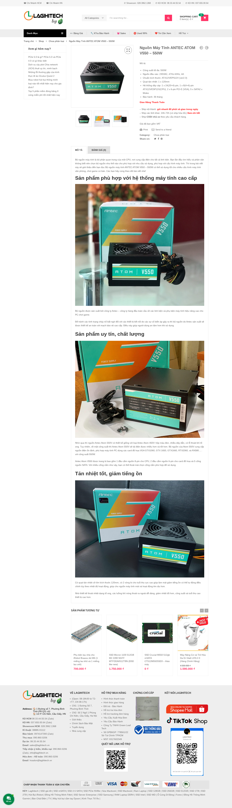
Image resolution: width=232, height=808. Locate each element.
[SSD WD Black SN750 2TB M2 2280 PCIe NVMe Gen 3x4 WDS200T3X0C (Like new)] (206, 47)
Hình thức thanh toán (114, 698)
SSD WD (151, 794)
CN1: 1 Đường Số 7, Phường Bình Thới (81, 707)
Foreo (179, 794)
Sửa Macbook (109, 791)
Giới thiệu (77, 719)
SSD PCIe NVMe (91, 791)
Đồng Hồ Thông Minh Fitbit (58, 794)
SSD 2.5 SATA (75, 791)
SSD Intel (140, 794)
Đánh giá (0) (99, 150)
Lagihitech (33, 791)
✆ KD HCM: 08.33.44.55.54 (168, 3)
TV (49, 798)
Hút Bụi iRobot (36, 794)
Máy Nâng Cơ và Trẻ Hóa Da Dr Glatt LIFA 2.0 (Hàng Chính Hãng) (193, 658)
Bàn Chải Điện (39, 798)
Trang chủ (29, 41)
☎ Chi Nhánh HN (54, 3)
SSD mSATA (60, 791)
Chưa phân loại (56, 41)
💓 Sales (121, 33)
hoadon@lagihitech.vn (41, 760)
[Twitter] (155, 138)
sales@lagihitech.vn (40, 745)
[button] (147, 742)
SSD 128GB (154, 791)
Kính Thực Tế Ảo (90, 798)
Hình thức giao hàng (114, 702)
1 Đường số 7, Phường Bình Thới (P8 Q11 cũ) (49, 710)
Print (145, 129)
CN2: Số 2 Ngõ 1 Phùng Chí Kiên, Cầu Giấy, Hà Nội (83, 714)
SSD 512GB (182, 791)
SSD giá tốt (46, 791)
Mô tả (78, 150)
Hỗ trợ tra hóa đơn (113, 710)
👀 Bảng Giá (76, 33)
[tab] (78, 150)
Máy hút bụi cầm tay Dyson (66, 798)
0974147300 (40, 734)
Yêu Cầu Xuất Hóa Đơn (115, 717)
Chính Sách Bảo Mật (82, 723)
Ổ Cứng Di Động (165, 794)
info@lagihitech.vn (39, 753)
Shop (41, 41)
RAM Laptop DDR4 (124, 794)
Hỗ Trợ (182, 33)
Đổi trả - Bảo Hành (113, 706)
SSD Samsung (105, 794)
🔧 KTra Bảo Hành (100, 33)
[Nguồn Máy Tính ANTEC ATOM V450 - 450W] (201, 47)
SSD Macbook (125, 791)
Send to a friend (163, 129)
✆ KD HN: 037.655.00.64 (196, 3)
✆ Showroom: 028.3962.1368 (137, 3)
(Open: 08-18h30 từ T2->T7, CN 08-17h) (83, 700)
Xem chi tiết (193, 113)
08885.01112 (38, 730)
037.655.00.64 (38, 722)
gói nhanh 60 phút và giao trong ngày (177, 109)
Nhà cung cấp (79, 731)
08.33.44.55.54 (39, 718)
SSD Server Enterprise (85, 794)
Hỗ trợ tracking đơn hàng (116, 714)
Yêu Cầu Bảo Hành (113, 721)
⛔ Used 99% (140, 33)
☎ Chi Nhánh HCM (33, 3)
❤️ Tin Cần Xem (163, 33)
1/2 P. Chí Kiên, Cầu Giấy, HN (51, 714)
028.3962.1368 (48, 726)
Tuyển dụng (78, 727)
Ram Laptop (140, 791)
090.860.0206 (40, 737)
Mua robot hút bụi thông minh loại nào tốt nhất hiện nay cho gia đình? (44, 83)
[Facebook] (158, 138)
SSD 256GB (168, 791)
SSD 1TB (194, 791)
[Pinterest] (161, 138)
